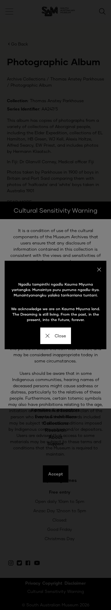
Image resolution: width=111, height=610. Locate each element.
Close (60, 335)
